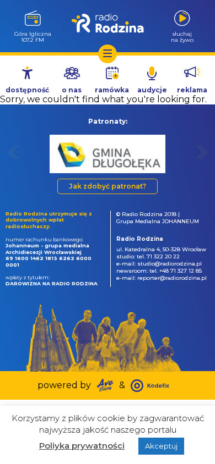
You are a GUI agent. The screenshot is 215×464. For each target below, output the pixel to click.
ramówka (112, 90)
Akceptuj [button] (161, 445)
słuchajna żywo (182, 36)
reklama (192, 90)
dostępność (27, 90)
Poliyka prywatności (82, 445)
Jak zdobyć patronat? (107, 186)
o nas (72, 90)
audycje (152, 90)
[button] (14, 152)
